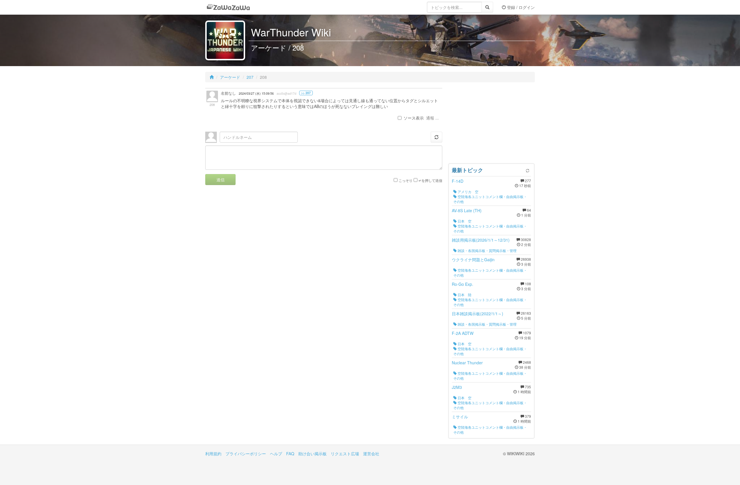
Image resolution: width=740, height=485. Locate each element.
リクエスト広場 (345, 453)
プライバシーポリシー (245, 453)
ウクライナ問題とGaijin (473, 259)
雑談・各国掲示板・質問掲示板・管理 (487, 250)
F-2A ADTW (462, 333)
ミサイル (460, 416)
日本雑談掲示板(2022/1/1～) (477, 313)
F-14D (457, 181)
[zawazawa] (228, 7)
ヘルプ (276, 453)
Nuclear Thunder (467, 362)
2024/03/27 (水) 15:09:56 (256, 93)
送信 (221, 179)
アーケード (230, 77)
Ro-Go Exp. (462, 284)
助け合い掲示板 (312, 453)
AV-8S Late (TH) (467, 210)
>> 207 (306, 93)
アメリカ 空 (467, 191)
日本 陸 (464, 294)
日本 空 (464, 221)
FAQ (290, 453)
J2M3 (457, 387)
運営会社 (371, 453)
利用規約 (213, 453)
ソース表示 (414, 118)
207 (250, 77)
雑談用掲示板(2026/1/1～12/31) (481, 240)
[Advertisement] (491, 124)
